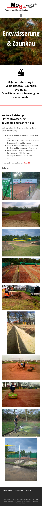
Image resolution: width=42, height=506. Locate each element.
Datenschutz (7, 490)
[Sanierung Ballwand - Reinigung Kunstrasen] (21, 436)
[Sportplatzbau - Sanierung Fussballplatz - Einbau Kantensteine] (21, 354)
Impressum (19, 490)
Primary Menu (21, 15)
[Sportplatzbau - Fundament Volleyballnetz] (21, 481)
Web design (7, 499)
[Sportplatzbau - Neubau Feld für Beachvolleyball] (21, 256)
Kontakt (27, 163)
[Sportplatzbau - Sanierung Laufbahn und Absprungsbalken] (21, 227)
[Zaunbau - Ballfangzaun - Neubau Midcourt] (21, 200)
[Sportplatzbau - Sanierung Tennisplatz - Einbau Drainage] (21, 283)
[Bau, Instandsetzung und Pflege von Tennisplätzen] (21, 12)
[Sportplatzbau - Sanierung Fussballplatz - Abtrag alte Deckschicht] (21, 309)
